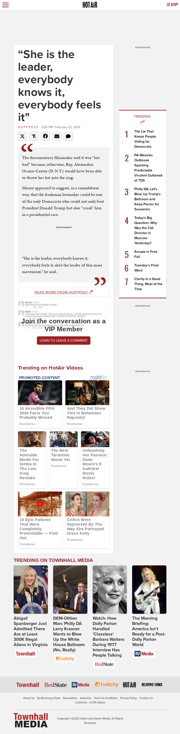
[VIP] (172, 5)
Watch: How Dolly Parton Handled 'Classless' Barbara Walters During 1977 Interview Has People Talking (108, 637)
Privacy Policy (128, 698)
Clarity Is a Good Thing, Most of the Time (148, 284)
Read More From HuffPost (62, 292)
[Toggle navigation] (5, 5)
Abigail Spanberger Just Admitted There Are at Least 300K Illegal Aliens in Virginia (31, 631)
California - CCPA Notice (90, 702)
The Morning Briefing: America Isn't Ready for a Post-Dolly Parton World (149, 631)
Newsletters (70, 698)
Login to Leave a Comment (64, 340)
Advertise (86, 698)
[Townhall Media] (31, 720)
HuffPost (29, 127)
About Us (29, 698)
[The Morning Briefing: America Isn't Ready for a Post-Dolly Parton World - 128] (149, 589)
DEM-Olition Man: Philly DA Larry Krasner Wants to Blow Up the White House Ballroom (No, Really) (69, 634)
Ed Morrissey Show (48, 698)
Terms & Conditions (106, 698)
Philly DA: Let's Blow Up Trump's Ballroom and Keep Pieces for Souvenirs (147, 199)
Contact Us (146, 698)
